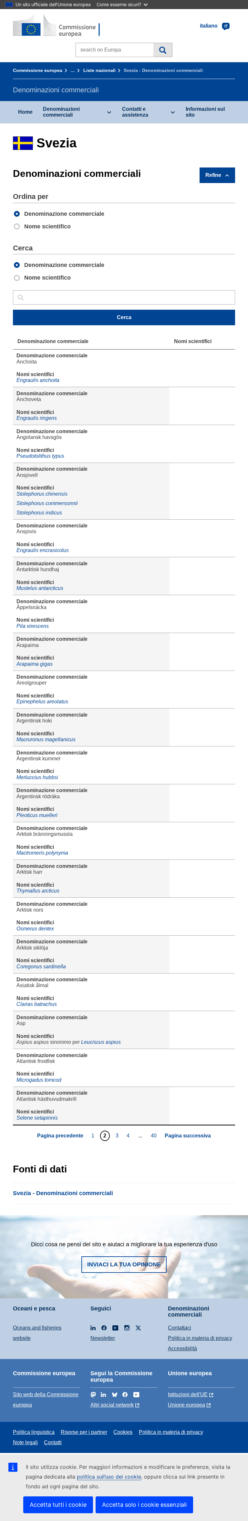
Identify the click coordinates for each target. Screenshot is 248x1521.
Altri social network (112, 1405)
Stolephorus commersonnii (47, 503)
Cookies (122, 1432)
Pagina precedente (60, 1135)
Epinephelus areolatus (42, 701)
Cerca (162, 50)
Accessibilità (182, 1348)
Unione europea (186, 1405)
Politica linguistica (34, 1432)
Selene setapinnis (37, 1118)
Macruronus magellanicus (46, 739)
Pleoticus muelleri (36, 815)
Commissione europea (37, 70)
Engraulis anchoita (37, 380)
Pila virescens (32, 626)
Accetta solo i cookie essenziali (144, 1504)
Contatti (53, 1442)
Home (25, 112)
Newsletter (102, 1338)
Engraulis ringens (36, 418)
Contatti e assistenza (135, 112)
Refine (213, 175)
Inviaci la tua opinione (124, 1264)
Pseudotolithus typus (40, 456)
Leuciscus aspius (101, 1042)
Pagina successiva (188, 1135)
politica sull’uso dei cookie (109, 1476)
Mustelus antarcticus (39, 588)
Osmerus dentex (35, 928)
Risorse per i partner (84, 1432)
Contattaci (179, 1328)
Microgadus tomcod (38, 1080)
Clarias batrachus (36, 1004)
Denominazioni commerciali (61, 112)
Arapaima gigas (34, 664)
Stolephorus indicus (39, 512)
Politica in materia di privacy (200, 1338)
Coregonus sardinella (41, 966)
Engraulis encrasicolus (42, 550)
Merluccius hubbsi (37, 777)
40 (154, 1135)
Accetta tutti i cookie (58, 1504)
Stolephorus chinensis (41, 494)
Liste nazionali (99, 70)
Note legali (25, 1442)
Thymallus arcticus (37, 890)
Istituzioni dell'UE (188, 1394)
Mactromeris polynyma (42, 853)
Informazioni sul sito (205, 112)
